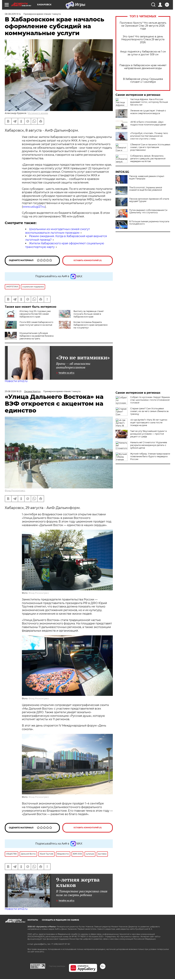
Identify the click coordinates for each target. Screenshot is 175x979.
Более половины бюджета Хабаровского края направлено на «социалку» (90, 325)
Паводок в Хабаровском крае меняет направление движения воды (142, 67)
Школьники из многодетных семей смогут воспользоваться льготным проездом (57, 230)
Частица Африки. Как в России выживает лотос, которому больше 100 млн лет (149, 102)
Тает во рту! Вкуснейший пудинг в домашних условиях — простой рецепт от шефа (148, 434)
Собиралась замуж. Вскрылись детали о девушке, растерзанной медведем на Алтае (147, 159)
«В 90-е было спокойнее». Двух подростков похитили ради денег (148, 123)
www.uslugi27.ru (34, 206)
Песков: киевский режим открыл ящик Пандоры (146, 177)
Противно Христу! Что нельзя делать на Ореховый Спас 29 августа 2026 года (143, 25)
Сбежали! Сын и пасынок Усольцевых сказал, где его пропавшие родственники (150, 147)
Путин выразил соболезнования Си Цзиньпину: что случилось (148, 211)
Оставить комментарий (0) (87, 260)
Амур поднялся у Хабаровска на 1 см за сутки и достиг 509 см (143, 53)
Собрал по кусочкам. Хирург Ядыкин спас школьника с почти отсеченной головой (150, 400)
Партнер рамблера (57, 966)
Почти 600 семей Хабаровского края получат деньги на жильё (36, 323)
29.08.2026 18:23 (13, 391)
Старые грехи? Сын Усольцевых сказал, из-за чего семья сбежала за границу (149, 411)
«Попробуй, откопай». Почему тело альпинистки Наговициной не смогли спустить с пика (149, 136)
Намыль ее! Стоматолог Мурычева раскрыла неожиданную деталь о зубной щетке (148, 445)
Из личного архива (38, 113)
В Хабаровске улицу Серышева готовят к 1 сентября (143, 80)
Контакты (33, 920)
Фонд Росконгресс (15, 490)
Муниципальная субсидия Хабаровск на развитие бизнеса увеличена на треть (36, 336)
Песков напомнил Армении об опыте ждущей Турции (149, 200)
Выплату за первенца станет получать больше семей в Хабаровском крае (88, 314)
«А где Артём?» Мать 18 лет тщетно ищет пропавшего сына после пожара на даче (148, 422)
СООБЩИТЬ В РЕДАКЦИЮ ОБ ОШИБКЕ (60, 920)
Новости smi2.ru (16, 381)
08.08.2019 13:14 (13, 14)
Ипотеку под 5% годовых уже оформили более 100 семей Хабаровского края (35, 314)
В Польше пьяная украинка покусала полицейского (149, 222)
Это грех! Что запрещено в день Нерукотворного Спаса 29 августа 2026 (142, 39)
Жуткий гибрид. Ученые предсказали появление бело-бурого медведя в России (150, 456)
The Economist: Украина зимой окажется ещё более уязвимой (145, 188)
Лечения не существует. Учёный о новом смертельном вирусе (148, 112)
